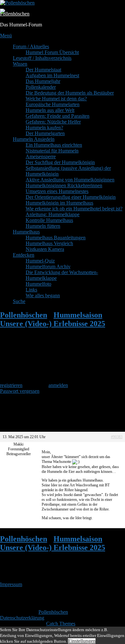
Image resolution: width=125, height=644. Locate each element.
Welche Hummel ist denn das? (56, 98)
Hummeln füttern (43, 226)
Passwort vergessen (19, 391)
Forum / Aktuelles (31, 46)
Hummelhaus (26, 232)
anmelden (58, 385)
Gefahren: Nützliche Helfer (53, 121)
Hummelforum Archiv (48, 266)
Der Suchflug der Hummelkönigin (60, 162)
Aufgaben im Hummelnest (52, 75)
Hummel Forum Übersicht (52, 52)
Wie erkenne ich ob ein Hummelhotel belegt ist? (74, 208)
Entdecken (23, 255)
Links (31, 289)
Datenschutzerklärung (22, 618)
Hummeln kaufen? (44, 127)
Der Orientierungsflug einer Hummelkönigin (71, 197)
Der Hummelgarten (45, 133)
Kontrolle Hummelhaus (49, 220)
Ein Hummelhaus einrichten (54, 145)
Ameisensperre (41, 156)
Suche (19, 301)
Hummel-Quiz (40, 260)
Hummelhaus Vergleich (49, 243)
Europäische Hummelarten (52, 104)
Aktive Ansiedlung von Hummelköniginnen (70, 179)
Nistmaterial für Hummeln (52, 150)
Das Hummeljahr (43, 81)
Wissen (20, 64)
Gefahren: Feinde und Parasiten (57, 116)
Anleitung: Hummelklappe (52, 214)
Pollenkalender (41, 87)
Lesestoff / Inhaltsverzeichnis (42, 58)
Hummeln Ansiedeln (33, 139)
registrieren (11, 385)
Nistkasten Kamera (45, 249)
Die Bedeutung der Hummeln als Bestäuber (70, 93)
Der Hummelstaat (43, 69)
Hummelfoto (38, 284)
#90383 (116, 437)
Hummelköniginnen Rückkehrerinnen (64, 185)
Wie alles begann (43, 295)
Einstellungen (82, 641)
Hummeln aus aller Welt (50, 110)
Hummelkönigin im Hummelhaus (59, 203)
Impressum (11, 584)
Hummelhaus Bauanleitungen (56, 237)
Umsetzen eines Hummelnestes (57, 191)
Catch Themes (60, 623)
